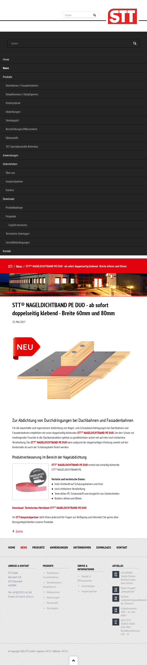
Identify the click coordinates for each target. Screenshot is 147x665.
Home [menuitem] (6, 59)
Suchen (94, 15)
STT (10, 266)
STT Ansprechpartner (27, 517)
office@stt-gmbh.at (24, 596)
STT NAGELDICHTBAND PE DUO (95, 433)
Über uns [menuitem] (10, 173)
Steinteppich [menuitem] (12, 120)
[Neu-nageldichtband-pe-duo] (73, 410)
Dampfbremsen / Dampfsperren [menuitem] (22, 94)
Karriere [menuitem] (10, 190)
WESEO (64, 651)
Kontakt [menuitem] (7, 251)
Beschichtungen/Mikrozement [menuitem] (21, 129)
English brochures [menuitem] (18, 225)
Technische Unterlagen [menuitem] (17, 233)
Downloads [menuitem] (8, 199)
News (19, 266)
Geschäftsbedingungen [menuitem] (18, 242)
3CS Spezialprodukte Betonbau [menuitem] (22, 146)
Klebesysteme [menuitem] (13, 103)
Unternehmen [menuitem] (10, 164)
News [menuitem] (6, 68)
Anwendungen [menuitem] (10, 155)
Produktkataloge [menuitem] (14, 207)
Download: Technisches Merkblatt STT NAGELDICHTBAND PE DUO (49, 508)
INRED (48, 651)
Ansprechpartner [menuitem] (14, 181)
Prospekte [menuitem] (11, 216)
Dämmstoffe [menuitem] (12, 138)
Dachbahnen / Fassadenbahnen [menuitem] (22, 85)
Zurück (19, 531)
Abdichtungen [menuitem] (13, 112)
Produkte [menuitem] (7, 77)
